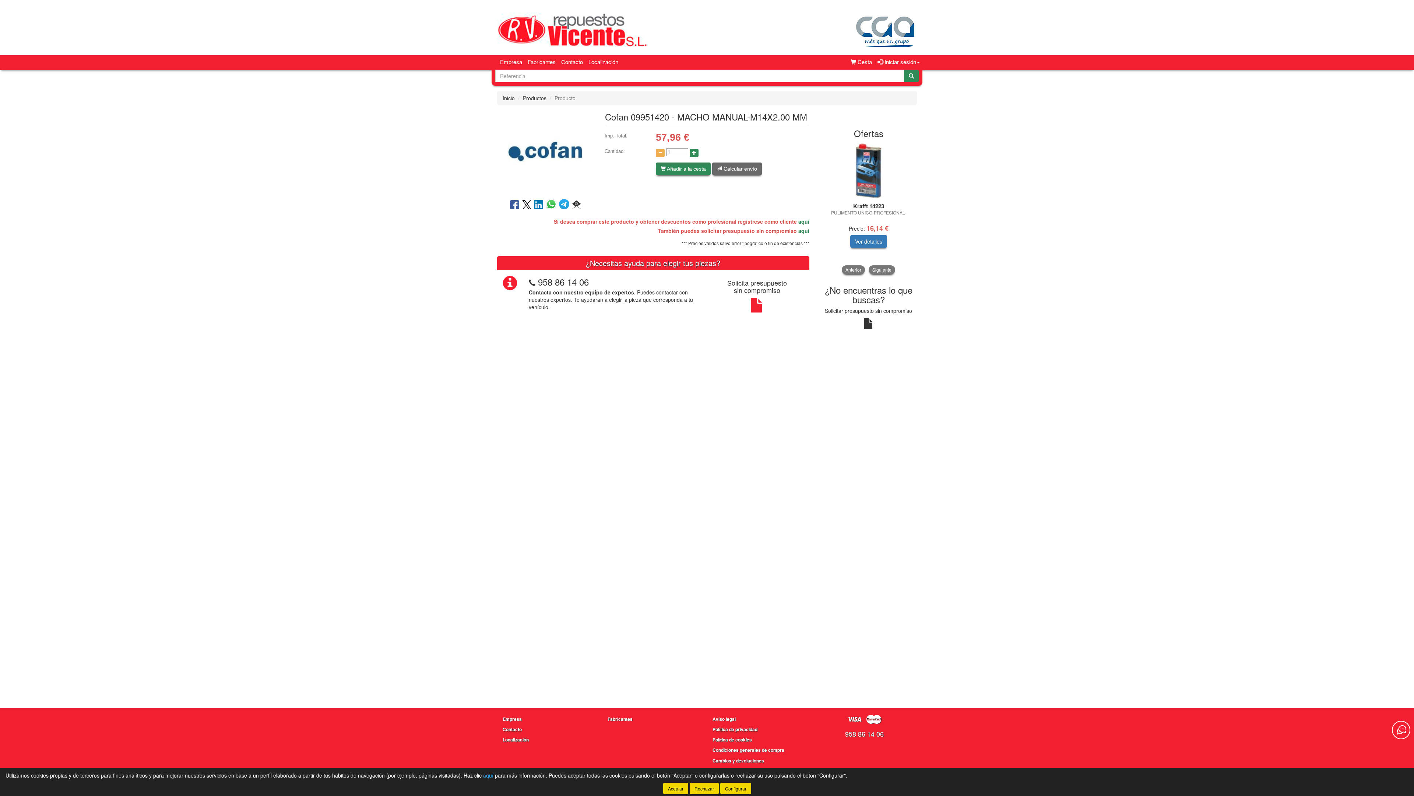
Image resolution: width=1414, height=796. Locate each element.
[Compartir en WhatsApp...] (552, 205)
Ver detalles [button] (868, 241)
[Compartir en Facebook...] (515, 205)
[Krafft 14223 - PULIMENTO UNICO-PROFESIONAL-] (869, 171)
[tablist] (868, 209)
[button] (576, 205)
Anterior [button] (853, 269)
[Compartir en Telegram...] (565, 205)
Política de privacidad (735, 729)
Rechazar (704, 788)
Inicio (509, 98)
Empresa (511, 62)
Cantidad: (615, 151)
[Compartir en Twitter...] (526, 205)
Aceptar (675, 788)
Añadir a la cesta (686, 169)
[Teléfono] (532, 281)
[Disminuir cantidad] (660, 153)
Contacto (572, 62)
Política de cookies (732, 739)
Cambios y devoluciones (738, 760)
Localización (603, 62)
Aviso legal (724, 719)
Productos (534, 98)
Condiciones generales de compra (748, 750)
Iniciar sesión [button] (899, 62)
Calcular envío (739, 169)
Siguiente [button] (881, 269)
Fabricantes (542, 62)
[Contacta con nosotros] (1401, 730)
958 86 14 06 (563, 281)
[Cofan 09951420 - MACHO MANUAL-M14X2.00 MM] (545, 151)
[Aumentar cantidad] (694, 153)
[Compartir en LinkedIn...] (539, 205)
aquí (803, 221)
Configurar (735, 788)
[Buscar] (911, 76)
